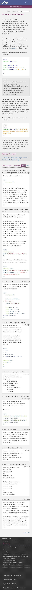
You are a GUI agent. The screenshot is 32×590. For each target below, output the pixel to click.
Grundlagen (6, 552)
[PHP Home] (4, 2)
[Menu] (29, 2)
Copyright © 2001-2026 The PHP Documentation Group (12, 578)
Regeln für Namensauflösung (11, 564)
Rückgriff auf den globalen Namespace (13, 562)
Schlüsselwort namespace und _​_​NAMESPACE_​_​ (16, 556)
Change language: (12, 11)
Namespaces (6, 539)
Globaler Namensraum (9, 560)
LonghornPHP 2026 (16, 7)
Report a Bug (15, 160)
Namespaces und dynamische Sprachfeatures (15, 554)
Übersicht (5, 542)
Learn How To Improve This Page (12, 158)
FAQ (4, 566)
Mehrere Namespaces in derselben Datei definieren (14, 549)
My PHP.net (6, 584)
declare (13, 48)
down (7, 170)
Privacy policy (21, 588)
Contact (14, 584)
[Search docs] (26, 2)
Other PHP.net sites (9, 588)
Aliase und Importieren (9, 558)
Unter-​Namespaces (8, 546)
